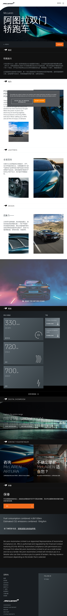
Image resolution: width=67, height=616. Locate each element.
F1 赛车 (5, 589)
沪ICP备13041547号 (9, 614)
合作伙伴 (5, 582)
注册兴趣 (5, 593)
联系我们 (5, 591)
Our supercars (10, 426)
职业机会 (5, 585)
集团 (4, 578)
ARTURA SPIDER (26, 426)
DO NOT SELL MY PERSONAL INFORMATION (21, 101)
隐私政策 (5, 609)
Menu (7, 44)
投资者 (5, 580)
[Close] (57, 92)
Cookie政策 (7, 605)
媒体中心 (5, 587)
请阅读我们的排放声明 (26, 528)
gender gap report (9, 607)
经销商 (5, 596)
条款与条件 (6, 612)
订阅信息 (59, 44)
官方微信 (46, 579)
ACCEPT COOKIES (39, 100)
